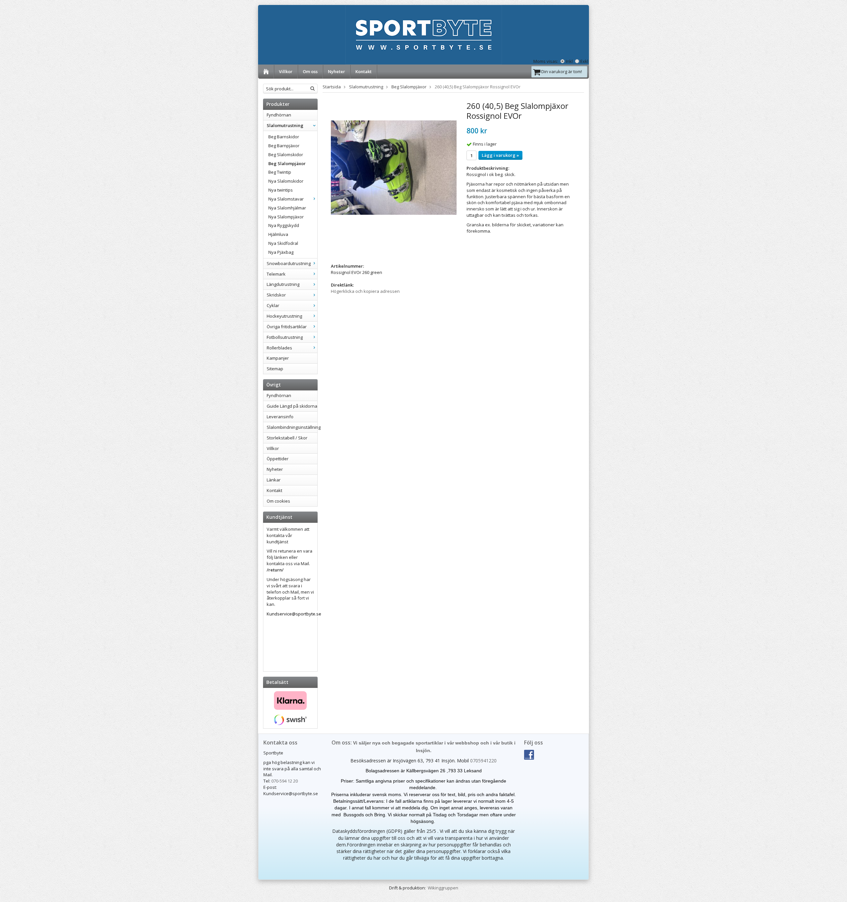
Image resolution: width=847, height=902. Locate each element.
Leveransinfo (280, 417)
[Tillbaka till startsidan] (266, 71)
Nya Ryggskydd (283, 225)
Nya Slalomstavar (286, 199)
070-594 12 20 (284, 781)
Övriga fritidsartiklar (287, 327)
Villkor (285, 71)
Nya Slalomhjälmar (287, 208)
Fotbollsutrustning (285, 337)
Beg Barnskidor (283, 137)
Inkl (569, 61)
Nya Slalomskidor (285, 181)
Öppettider (278, 459)
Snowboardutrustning (289, 263)
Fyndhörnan (279, 115)
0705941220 (483, 760)
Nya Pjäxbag (280, 252)
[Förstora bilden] (394, 167)
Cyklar (273, 305)
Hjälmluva (278, 234)
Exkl (584, 61)
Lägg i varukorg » (500, 155)
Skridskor (276, 295)
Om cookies (278, 501)
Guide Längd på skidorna (292, 406)
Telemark (276, 274)
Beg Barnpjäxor (283, 146)
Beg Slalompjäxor (287, 163)
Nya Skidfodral (283, 243)
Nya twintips (280, 190)
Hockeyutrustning (284, 316)
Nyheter (336, 71)
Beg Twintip (279, 172)
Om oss (310, 71)
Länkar (274, 480)
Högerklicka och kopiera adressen (365, 291)
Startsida (332, 87)
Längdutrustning (283, 284)
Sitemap (275, 369)
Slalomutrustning (285, 125)
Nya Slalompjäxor (286, 217)
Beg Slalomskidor (285, 155)
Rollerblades (279, 348)
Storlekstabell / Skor (287, 438)
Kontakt (363, 71)
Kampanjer (278, 358)
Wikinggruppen (443, 888)
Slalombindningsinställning (292, 427)
